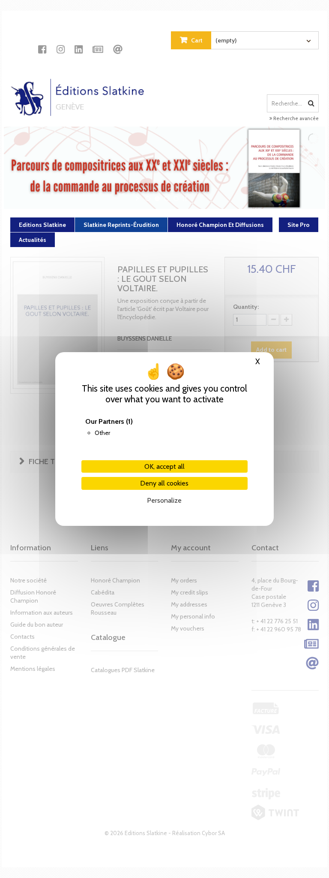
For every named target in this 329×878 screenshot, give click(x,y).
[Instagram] (61, 41)
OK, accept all (164, 466)
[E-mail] (118, 41)
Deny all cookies (164, 483)
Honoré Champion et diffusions (220, 225)
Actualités (32, 240)
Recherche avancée (295, 118)
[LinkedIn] (79, 41)
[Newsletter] (98, 41)
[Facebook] (42, 41)
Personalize (164, 500)
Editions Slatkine (42, 225)
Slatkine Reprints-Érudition (121, 225)
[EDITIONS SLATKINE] (80, 89)
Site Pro (298, 225)
